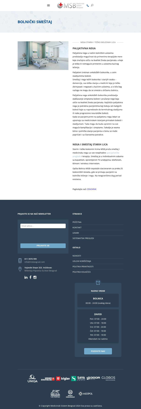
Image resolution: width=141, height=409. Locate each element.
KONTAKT (77, 227)
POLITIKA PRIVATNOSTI (83, 266)
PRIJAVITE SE (43, 245)
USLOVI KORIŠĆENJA (82, 261)
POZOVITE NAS (98, 351)
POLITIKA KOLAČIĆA (82, 272)
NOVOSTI (77, 255)
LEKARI (76, 233)
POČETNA (77, 222)
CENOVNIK (91, 189)
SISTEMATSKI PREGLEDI (83, 238)
